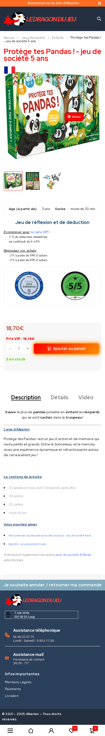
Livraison (12, 696)
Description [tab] (26, 397)
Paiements (13, 689)
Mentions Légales (18, 682)
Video (76, 117)
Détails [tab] (59, 397)
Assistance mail (28, 654)
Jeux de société (33, 38)
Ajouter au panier (69, 348)
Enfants (57, 38)
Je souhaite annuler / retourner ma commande (52, 585)
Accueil (9, 38)
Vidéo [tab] (86, 397)
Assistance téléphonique (36, 630)
